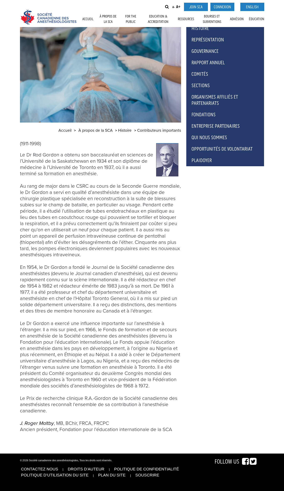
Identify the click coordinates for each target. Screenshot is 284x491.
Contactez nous (39, 469)
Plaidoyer (201, 160)
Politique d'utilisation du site (55, 475)
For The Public (130, 19)
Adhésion (237, 19)
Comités (199, 74)
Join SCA (196, 7)
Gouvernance (205, 51)
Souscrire (147, 475)
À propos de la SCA (108, 19)
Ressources (186, 19)
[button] (167, 7)
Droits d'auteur (86, 469)
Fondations (203, 115)
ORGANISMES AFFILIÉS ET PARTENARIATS (214, 100)
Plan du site (112, 475)
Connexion (222, 7)
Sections (200, 85)
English (252, 7)
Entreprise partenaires (215, 126)
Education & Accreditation (158, 19)
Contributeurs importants (159, 130)
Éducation (256, 19)
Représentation (207, 40)
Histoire (125, 130)
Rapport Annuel (208, 63)
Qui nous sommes (209, 137)
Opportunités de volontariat (222, 149)
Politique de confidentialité (146, 469)
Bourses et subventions (212, 19)
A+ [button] (178, 7)
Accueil (87, 19)
